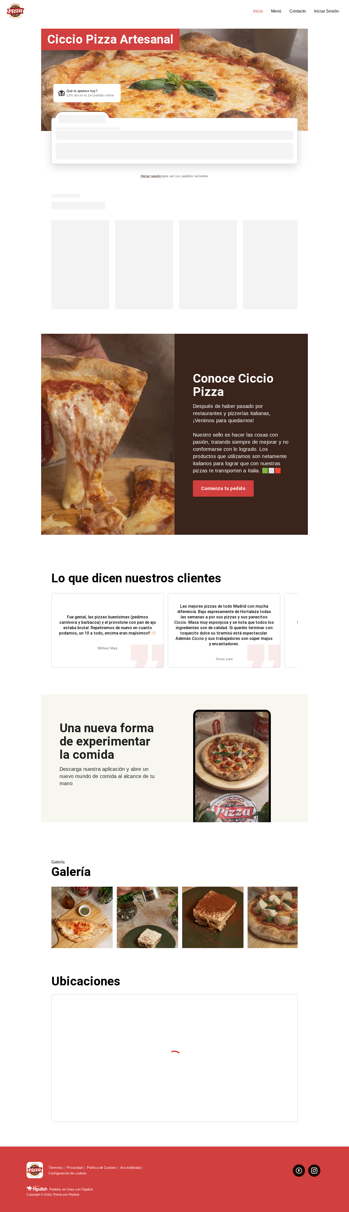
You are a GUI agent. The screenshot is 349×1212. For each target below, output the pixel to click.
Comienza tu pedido (223, 488)
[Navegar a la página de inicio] (127, 11)
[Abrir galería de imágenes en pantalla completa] (82, 917)
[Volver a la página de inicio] (35, 1170)
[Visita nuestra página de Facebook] (299, 1170)
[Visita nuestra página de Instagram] (314, 1170)
